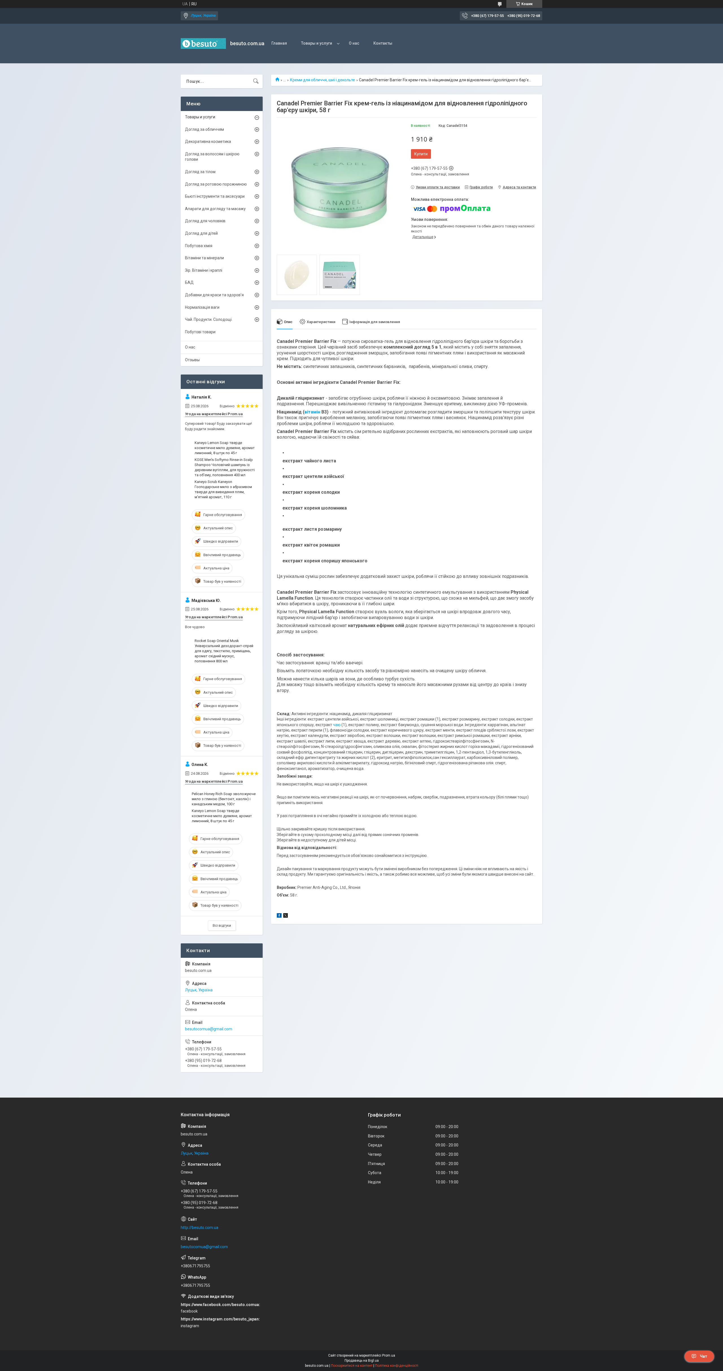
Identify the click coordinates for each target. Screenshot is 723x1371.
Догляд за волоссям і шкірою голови (212, 157)
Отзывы (192, 360)
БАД (189, 282)
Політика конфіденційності (396, 1366)
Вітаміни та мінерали (204, 258)
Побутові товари (200, 332)
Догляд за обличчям (204, 129)
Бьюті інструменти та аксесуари (215, 196)
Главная (279, 43)
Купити (421, 154)
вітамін (312, 412)
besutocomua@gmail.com (208, 1029)
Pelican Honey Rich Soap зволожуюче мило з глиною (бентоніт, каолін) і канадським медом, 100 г (224, 799)
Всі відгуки (222, 925)
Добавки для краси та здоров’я (214, 295)
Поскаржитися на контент (352, 1366)
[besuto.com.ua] (203, 43)
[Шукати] (256, 81)
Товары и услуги (316, 43)
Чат (703, 1356)
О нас (354, 43)
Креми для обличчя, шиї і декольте (322, 80)
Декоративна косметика (208, 141)
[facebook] (279, 916)
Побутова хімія (198, 245)
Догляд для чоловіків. (205, 221)
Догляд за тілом (200, 171)
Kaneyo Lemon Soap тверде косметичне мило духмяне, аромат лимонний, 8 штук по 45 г (225, 448)
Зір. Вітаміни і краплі (203, 270)
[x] (285, 916)
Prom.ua (388, 1355)
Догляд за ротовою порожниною (216, 184)
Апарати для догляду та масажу (215, 208)
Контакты (382, 43)
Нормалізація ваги (202, 307)
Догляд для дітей (201, 233)
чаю (337, 725)
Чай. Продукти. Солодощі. (208, 319)
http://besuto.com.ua (199, 1227)
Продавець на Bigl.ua (362, 1361)
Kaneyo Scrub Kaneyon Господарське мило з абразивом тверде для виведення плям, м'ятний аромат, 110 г (223, 489)
